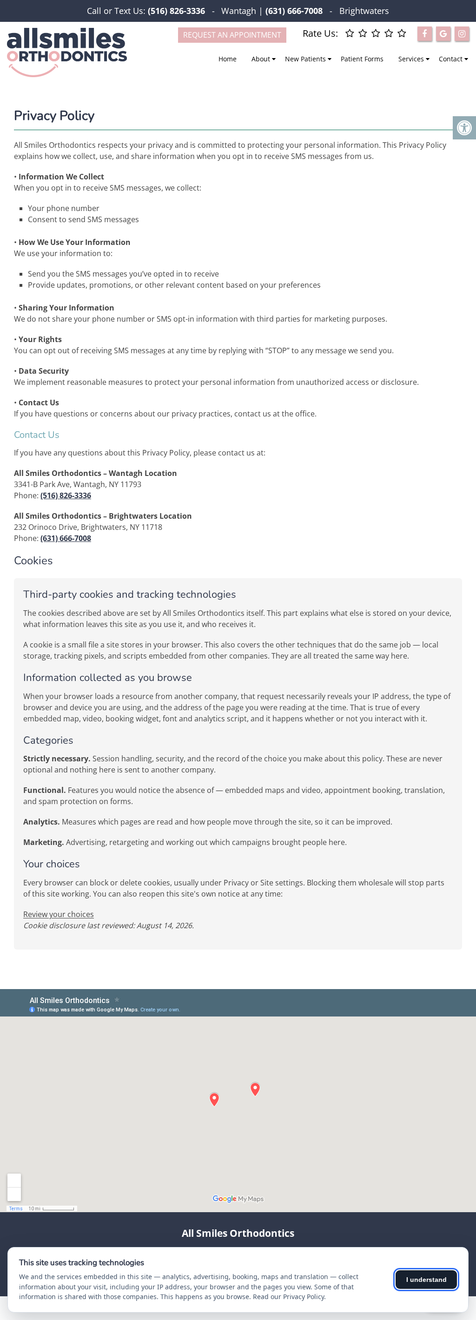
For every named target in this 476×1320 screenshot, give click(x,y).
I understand (426, 1279)
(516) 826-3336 (176, 10)
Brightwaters (364, 10)
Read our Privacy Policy (288, 1296)
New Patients (305, 58)
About (260, 58)
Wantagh (238, 10)
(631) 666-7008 (65, 538)
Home (227, 58)
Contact (451, 58)
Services (411, 58)
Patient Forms (362, 58)
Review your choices (58, 914)
